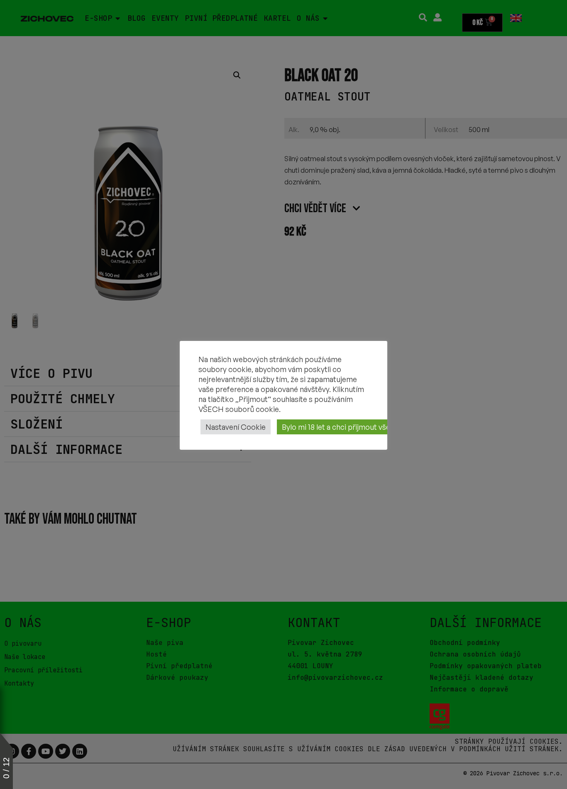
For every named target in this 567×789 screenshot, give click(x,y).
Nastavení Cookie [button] (235, 426)
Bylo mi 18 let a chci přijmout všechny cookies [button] (358, 426)
